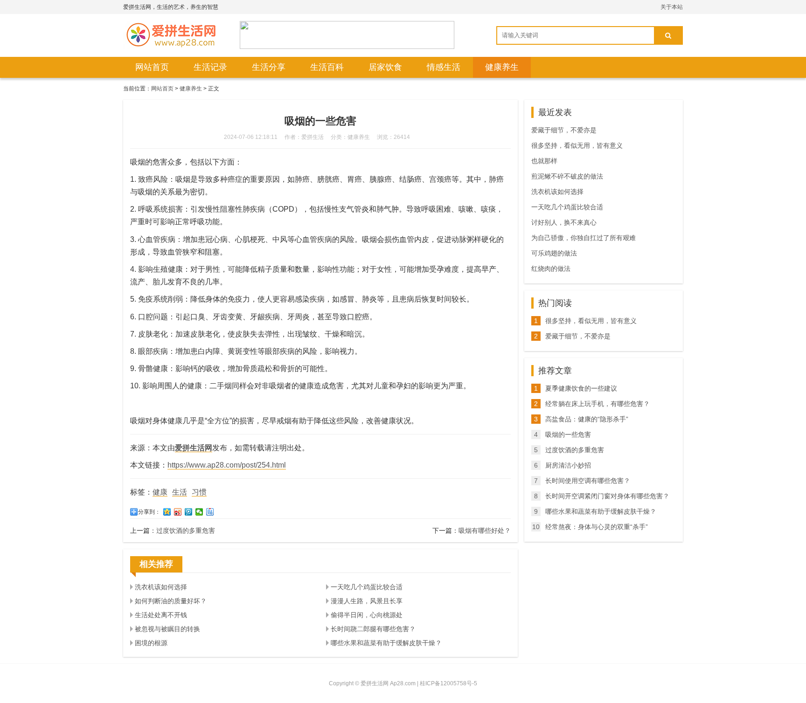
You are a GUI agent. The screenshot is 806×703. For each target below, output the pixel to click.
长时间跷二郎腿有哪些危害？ (373, 629)
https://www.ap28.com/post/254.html (226, 465)
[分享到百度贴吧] (210, 512)
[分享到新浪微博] (178, 512)
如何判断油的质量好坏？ (171, 601)
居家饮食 (385, 67)
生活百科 (327, 67)
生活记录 (210, 67)
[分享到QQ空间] (167, 512)
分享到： (149, 512)
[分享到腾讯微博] (189, 512)
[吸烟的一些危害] (169, 35)
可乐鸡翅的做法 (554, 253)
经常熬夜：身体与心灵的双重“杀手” (596, 527)
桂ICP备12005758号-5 (448, 683)
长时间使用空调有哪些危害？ (587, 480)
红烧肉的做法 (550, 268)
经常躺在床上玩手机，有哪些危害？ (597, 403)
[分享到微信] (199, 512)
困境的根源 (151, 643)
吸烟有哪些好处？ (485, 530)
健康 (160, 492)
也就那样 (544, 161)
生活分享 (268, 67)
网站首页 (152, 67)
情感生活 (443, 67)
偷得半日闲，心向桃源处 (367, 615)
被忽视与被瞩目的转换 (167, 629)
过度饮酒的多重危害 (185, 530)
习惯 (199, 492)
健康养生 (502, 67)
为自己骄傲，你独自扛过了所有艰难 (583, 237)
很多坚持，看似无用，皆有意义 (577, 145)
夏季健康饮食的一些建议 (581, 388)
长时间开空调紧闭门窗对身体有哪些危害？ (607, 496)
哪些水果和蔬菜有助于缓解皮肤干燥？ (386, 643)
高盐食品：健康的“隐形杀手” (586, 419)
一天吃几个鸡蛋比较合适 (367, 587)
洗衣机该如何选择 (161, 587)
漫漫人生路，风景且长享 (367, 601)
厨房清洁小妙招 (568, 465)
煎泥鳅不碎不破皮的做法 (567, 176)
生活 (179, 492)
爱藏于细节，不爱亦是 (564, 130)
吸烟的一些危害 (568, 434)
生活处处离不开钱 (161, 615)
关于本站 (671, 7)
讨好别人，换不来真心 (564, 222)
